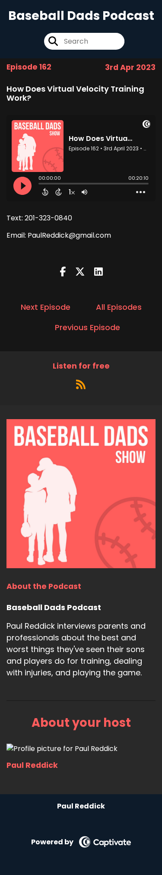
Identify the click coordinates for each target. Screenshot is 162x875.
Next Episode (45, 307)
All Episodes (119, 307)
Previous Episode (87, 327)
